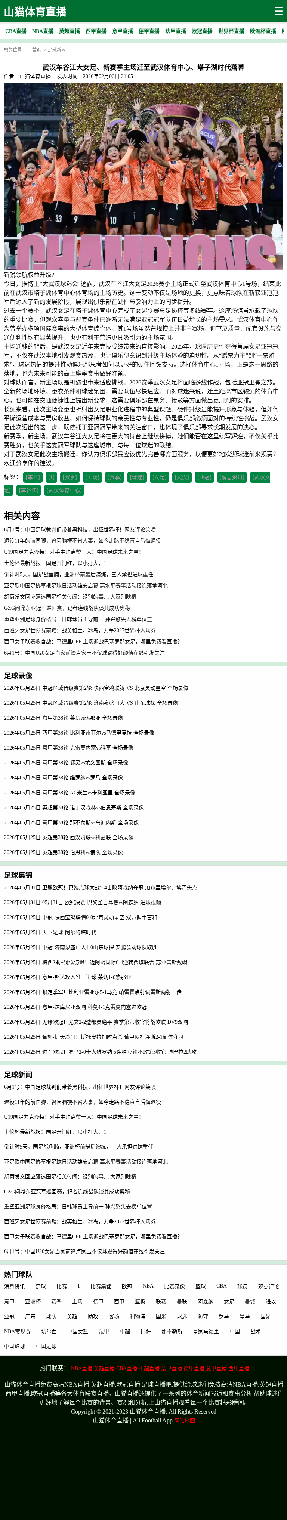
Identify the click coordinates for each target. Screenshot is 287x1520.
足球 (41, 1286)
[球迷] (137, 477)
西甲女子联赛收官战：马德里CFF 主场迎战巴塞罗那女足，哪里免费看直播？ (93, 1236)
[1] (51, 477)
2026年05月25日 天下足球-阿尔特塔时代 (50, 932)
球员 (242, 1286)
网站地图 (184, 1421)
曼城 (250, 1301)
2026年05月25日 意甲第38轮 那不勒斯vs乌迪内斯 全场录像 (71, 822)
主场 (77, 1301)
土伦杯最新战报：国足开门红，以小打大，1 (55, 1132)
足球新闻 (57, 50)
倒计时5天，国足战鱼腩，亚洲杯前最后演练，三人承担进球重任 (78, 1147)
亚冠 (9, 1316)
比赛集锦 (100, 1286)
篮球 (200, 1286)
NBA (148, 1286)
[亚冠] (204, 477)
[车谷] (33, 477)
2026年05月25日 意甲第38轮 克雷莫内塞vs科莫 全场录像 (68, 748)
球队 (51, 1316)
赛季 (56, 1301)
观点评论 (268, 1286)
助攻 (93, 1316)
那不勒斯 (171, 1331)
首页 (36, 50)
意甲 (9, 1301)
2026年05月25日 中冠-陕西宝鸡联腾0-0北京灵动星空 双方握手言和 (80, 917)
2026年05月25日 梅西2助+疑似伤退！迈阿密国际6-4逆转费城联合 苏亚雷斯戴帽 (95, 962)
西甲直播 (238, 1368)
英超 (72, 1316)
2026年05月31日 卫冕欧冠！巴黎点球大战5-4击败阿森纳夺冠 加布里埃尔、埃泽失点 (100, 887)
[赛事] (70, 477)
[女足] (159, 477)
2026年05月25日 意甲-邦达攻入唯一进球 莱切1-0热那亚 (67, 977)
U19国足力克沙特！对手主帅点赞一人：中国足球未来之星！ (74, 1117)
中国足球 (46, 1346)
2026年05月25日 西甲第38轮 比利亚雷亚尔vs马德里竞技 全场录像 (79, 733)
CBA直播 (126, 1368)
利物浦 (137, 1316)
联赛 (161, 1301)
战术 (255, 1331)
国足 (265, 1316)
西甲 (119, 1301)
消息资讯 (14, 1286)
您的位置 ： (16, 50)
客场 (114, 1316)
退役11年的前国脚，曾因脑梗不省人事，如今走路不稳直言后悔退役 (82, 1102)
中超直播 (149, 1368)
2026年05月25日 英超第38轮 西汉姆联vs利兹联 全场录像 (68, 837)
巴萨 (146, 1331)
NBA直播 (81, 1368)
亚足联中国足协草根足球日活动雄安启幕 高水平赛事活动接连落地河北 (86, 1162)
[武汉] (182, 477)
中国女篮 (77, 1331)
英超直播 (104, 1368)
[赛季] (115, 477)
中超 (125, 1331)
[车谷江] (28, 490)
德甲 (98, 1301)
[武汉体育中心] (64, 490)
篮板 (140, 1301)
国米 (161, 1316)
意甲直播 (216, 1368)
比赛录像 (174, 1286)
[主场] (92, 477)
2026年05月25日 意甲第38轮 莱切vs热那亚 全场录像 (63, 718)
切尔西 (49, 1331)
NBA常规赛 (17, 1331)
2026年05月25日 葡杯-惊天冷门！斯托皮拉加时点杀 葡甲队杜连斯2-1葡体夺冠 (93, 1037)
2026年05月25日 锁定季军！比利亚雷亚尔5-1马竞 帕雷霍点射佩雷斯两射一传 (93, 992)
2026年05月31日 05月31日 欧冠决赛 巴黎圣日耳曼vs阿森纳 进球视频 (82, 902)
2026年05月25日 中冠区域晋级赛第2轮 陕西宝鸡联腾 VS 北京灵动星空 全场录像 (96, 688)
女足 (229, 1301)
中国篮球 (14, 1346)
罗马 (224, 1316)
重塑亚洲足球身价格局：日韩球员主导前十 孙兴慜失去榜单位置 (78, 1206)
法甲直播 (171, 1368)
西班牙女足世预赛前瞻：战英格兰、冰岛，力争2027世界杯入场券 (80, 1221)
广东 (30, 1316)
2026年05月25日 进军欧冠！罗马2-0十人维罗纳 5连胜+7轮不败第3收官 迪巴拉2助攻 (100, 1052)
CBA (221, 1286)
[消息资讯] (232, 477)
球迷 (182, 1316)
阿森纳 (205, 1301)
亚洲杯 (33, 1301)
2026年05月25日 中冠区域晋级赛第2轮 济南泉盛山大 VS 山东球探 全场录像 (91, 703)
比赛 (61, 1286)
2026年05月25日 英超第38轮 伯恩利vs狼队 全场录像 (63, 852)
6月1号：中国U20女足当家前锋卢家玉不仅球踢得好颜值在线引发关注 (84, 1251)
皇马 (245, 1316)
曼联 (182, 1301)
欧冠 (127, 1286)
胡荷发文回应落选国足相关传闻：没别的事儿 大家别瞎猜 (70, 1177)
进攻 (271, 1301)
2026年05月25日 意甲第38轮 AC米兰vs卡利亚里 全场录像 (69, 792)
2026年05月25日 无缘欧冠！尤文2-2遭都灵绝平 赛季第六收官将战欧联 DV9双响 (96, 1022)
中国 (234, 1331)
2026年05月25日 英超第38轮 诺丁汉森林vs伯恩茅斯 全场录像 (74, 807)
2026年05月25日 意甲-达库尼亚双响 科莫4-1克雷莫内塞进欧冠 (75, 1007)
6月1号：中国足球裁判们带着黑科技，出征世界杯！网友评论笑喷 (80, 1087)
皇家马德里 (206, 1331)
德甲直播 (193, 1368)
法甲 (104, 1331)
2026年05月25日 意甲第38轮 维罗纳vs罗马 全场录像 (63, 778)
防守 (203, 1316)
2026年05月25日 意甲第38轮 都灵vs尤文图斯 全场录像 (66, 763)
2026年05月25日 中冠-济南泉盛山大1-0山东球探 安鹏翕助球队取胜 (80, 947)
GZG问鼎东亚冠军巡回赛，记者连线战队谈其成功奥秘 (67, 1192)
